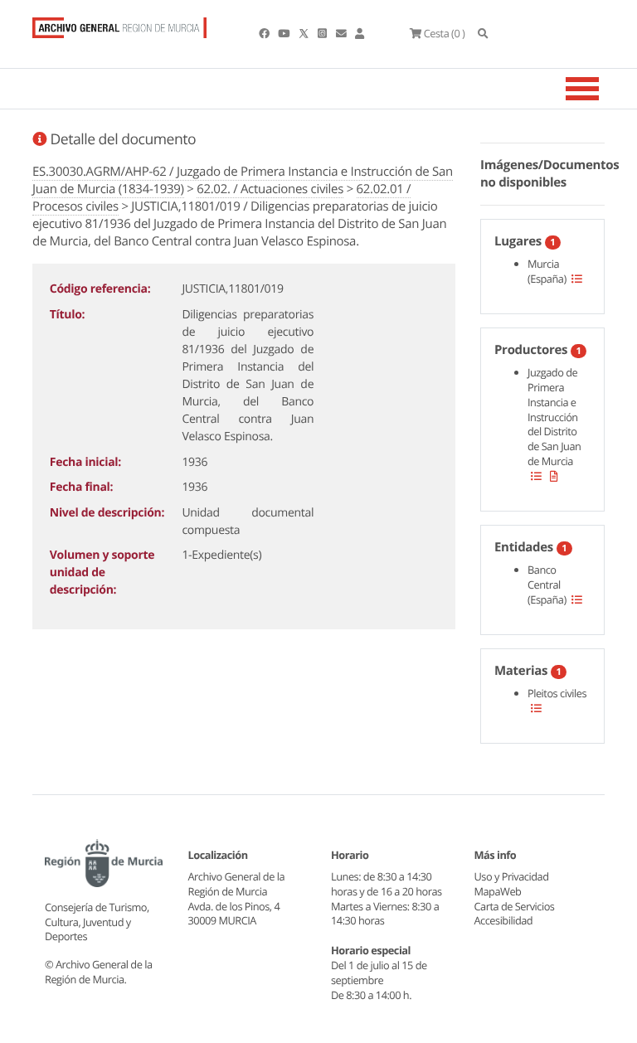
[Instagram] (323, 33)
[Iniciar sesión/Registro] (359, 33)
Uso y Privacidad (511, 876)
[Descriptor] (554, 475)
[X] (305, 33)
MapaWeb (498, 891)
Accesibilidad (503, 920)
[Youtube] (284, 33)
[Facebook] (265, 33)
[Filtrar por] (577, 278)
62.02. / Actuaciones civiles (270, 189)
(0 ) (444, 33)
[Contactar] (342, 33)
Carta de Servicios (514, 906)
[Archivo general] (119, 24)
